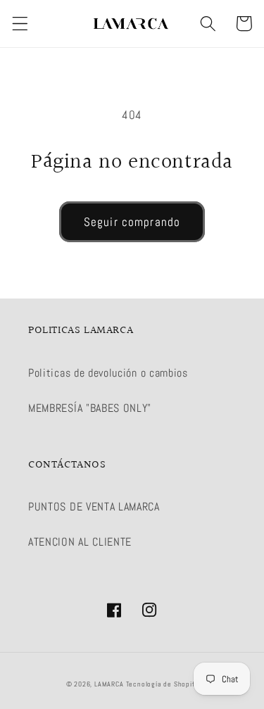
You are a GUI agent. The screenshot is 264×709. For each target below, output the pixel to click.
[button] (20, 24)
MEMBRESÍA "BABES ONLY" (89, 408)
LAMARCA (109, 684)
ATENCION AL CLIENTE (80, 541)
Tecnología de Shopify (162, 684)
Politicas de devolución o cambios (108, 372)
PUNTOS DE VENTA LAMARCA (94, 506)
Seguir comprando (132, 222)
